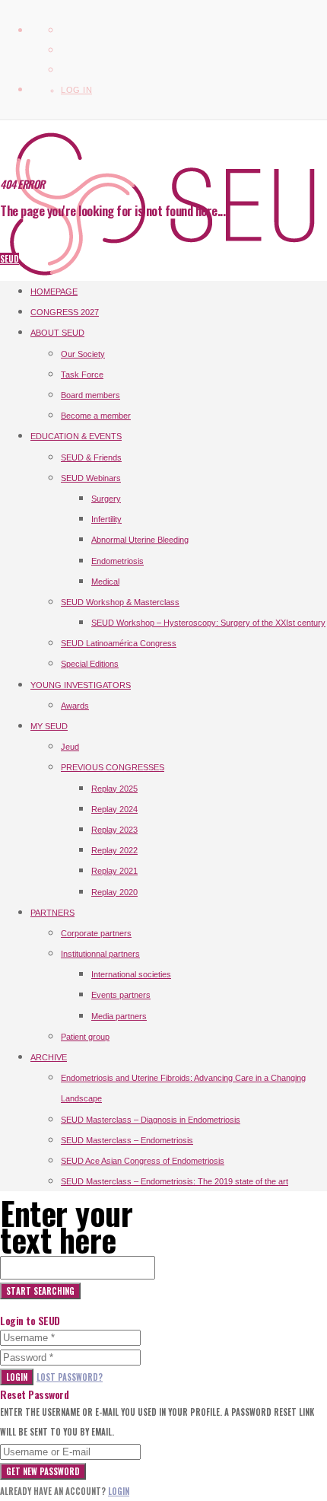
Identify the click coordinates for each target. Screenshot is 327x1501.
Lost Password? (70, 1377)
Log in (76, 89)
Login (16, 1377)
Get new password (43, 1471)
